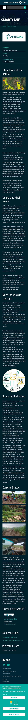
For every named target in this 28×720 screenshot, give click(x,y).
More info (14, 697)
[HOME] (6, 660)
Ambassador (5, 681)
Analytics (15, 704)
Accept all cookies (14, 714)
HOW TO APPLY (6, 668)
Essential (15, 702)
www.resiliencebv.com (10, 624)
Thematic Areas (11, 26)
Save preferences (14, 708)
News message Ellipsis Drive (14, 640)
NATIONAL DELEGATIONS (9, 671)
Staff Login (5, 679)
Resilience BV (10, 619)
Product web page (11, 637)
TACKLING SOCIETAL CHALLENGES (11, 676)
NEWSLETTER (6, 673)
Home (4, 26)
